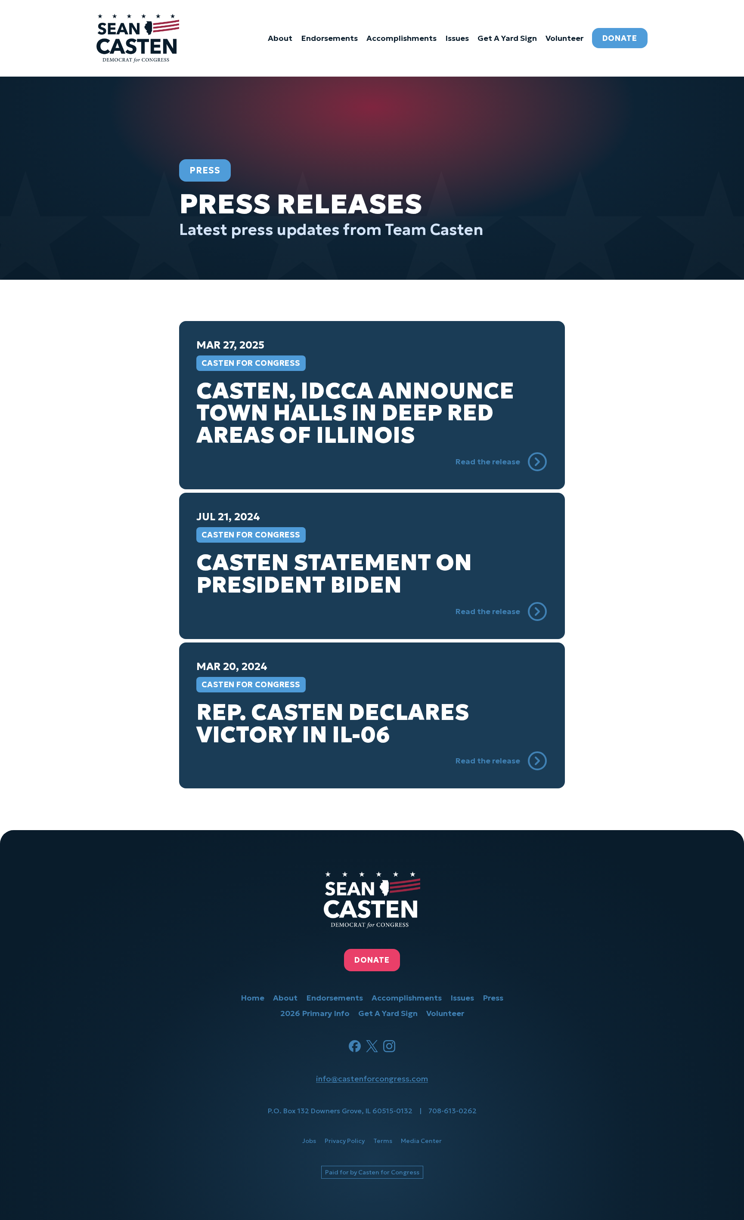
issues (457, 38)
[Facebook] (355, 1046)
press (493, 998)
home (252, 998)
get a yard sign (507, 38)
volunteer (564, 38)
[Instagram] (389, 1046)
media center (421, 1141)
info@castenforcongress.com (372, 1079)
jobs (309, 1141)
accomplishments (401, 38)
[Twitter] (372, 1046)
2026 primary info (315, 1013)
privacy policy (345, 1141)
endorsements (329, 38)
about (280, 38)
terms (382, 1141)
